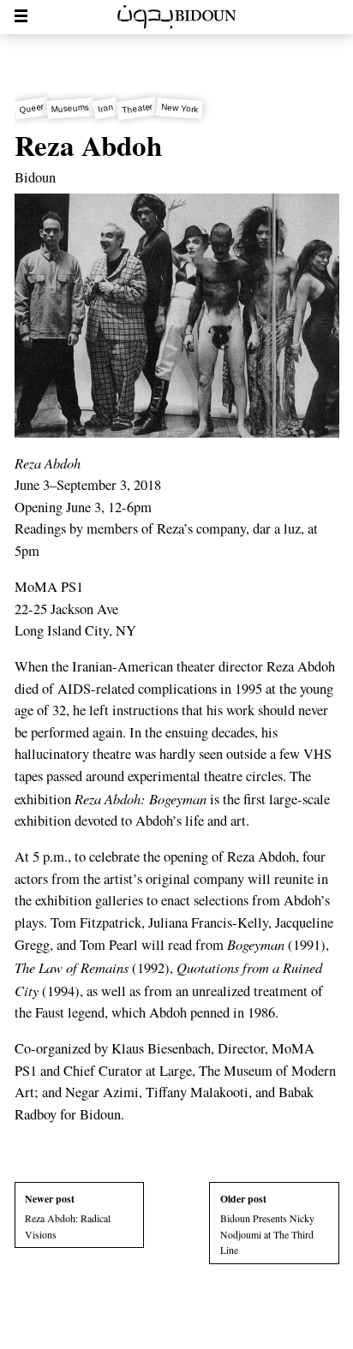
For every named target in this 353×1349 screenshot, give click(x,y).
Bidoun (35, 177)
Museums (70, 108)
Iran (106, 108)
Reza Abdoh (88, 144)
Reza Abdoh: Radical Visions (68, 1216)
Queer (31, 108)
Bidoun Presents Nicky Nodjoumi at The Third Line (267, 1223)
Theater (137, 108)
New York (180, 108)
